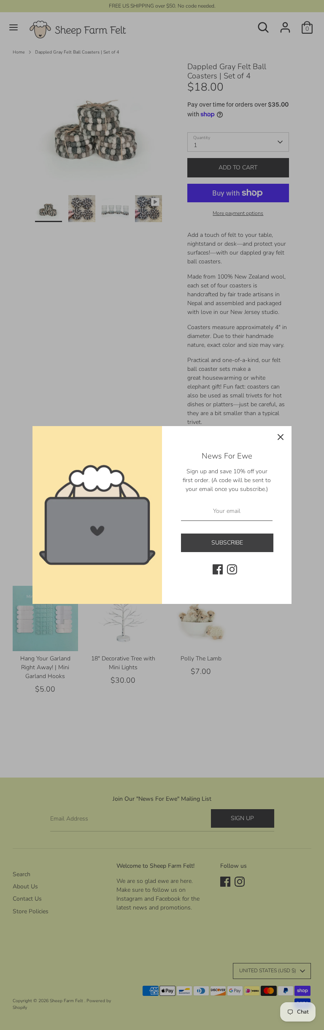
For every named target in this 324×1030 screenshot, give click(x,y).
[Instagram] (232, 569)
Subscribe (227, 543)
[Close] (280, 437)
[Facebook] (218, 569)
